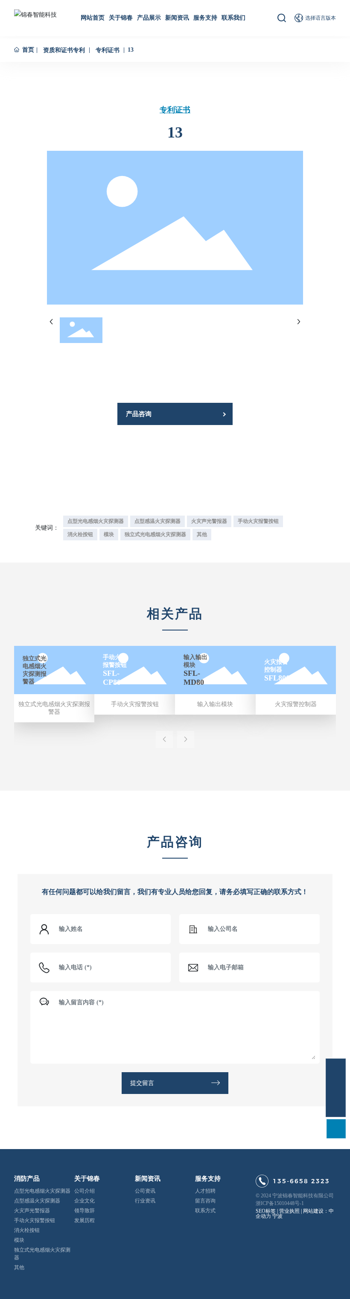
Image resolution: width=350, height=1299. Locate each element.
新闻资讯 (147, 1178)
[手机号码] (335, 1087)
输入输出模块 (215, 704)
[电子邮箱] (335, 1068)
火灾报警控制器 (296, 704)
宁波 (277, 1216)
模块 (19, 1240)
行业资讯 (145, 1201)
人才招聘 (205, 1191)
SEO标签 (266, 1211)
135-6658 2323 (301, 1181)
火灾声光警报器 (32, 1211)
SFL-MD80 (194, 677)
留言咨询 (205, 1201)
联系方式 (205, 1211)
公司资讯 (145, 1191)
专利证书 (108, 50)
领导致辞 (84, 1211)
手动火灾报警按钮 (135, 704)
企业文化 (84, 1201)
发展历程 (84, 1220)
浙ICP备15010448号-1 (280, 1203)
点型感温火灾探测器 (37, 1201)
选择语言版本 (320, 18)
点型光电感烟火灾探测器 (42, 1191)
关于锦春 (87, 1178)
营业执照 (289, 1211)
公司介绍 (84, 1191)
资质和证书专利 (64, 50)
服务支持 (208, 1178)
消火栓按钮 (27, 1230)
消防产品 (27, 1178)
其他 (19, 1267)
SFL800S (279, 677)
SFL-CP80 (112, 677)
